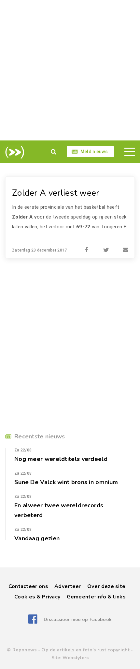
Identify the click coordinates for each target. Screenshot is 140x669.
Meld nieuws (94, 151)
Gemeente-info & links (96, 596)
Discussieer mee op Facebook (78, 619)
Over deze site (106, 586)
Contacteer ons (28, 586)
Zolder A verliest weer (55, 193)
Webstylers (76, 658)
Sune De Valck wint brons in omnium (66, 482)
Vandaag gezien (37, 538)
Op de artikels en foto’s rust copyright (85, 650)
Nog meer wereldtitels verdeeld (60, 459)
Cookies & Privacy (37, 596)
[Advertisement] (70, 70)
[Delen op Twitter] (106, 250)
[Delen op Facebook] (87, 250)
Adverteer (67, 586)
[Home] (13, 152)
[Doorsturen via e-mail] (126, 250)
